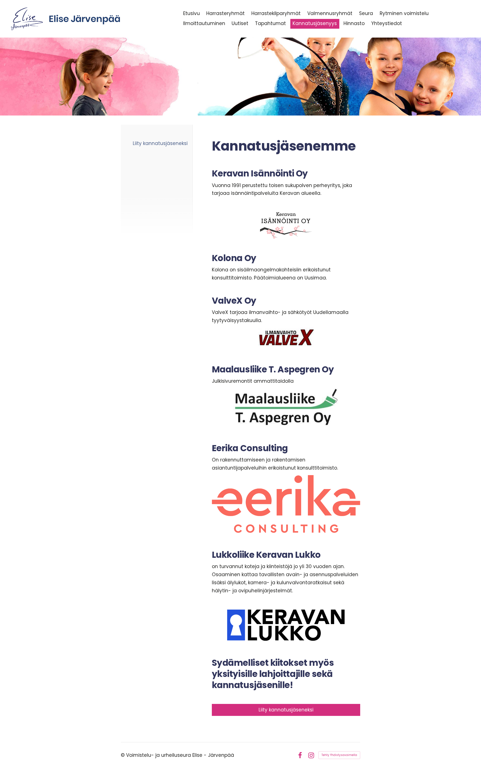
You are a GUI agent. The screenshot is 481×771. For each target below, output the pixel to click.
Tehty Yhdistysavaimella (339, 755)
